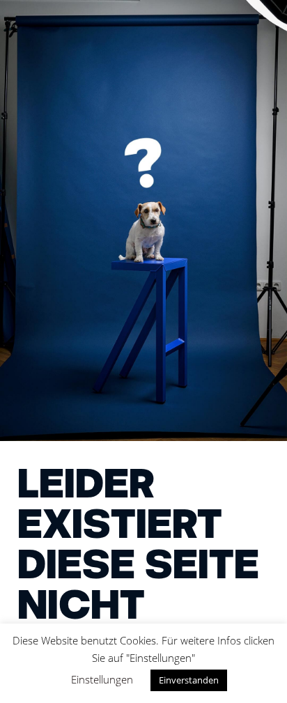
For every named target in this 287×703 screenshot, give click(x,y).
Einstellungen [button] (102, 679)
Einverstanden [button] (189, 680)
